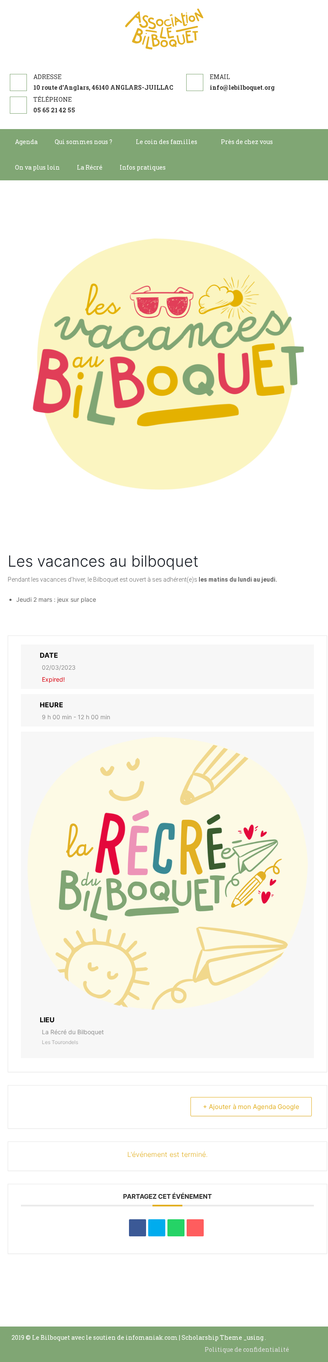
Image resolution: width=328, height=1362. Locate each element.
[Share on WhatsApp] (175, 1227)
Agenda (26, 142)
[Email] (195, 1227)
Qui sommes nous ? (83, 142)
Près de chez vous (247, 142)
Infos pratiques (143, 167)
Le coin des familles (166, 142)
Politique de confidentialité (247, 1349)
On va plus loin (37, 167)
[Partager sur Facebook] (137, 1227)
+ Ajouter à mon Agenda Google (251, 1107)
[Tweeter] (156, 1227)
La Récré (89, 167)
